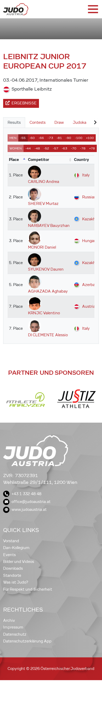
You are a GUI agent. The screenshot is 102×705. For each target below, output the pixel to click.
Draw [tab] (59, 122)
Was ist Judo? (15, 582)
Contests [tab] (38, 122)
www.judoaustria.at (29, 509)
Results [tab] (14, 122)
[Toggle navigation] (92, 9)
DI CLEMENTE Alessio (48, 335)
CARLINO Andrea (43, 181)
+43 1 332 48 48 (26, 493)
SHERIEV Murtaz (43, 203)
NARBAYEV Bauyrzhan (49, 225)
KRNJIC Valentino (44, 313)
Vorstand (11, 541)
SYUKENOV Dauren (46, 269)
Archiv (9, 620)
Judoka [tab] (79, 122)
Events (9, 554)
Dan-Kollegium (16, 547)
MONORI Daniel (42, 247)
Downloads (13, 568)
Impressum (13, 627)
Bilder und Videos (18, 561)
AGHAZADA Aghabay (48, 291)
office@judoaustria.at (31, 501)
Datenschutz (14, 634)
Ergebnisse (24, 103)
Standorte (12, 575)
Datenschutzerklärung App (27, 641)
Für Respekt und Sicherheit (27, 589)
